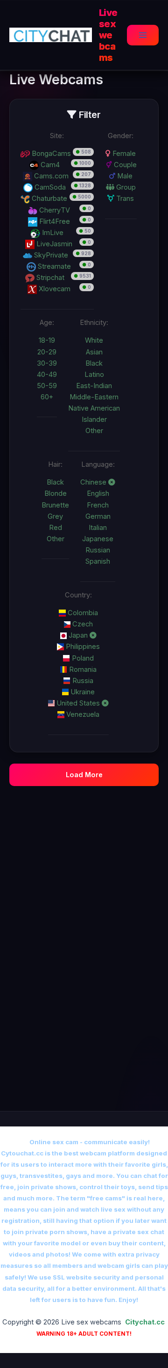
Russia (81, 681)
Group (125, 187)
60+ (47, 397)
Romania (82, 669)
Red (55, 527)
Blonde (55, 493)
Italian (98, 527)
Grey (55, 516)
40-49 (47, 374)
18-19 (47, 340)
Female (123, 153)
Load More (84, 775)
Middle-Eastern (94, 397)
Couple (124, 165)
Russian (97, 550)
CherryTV (53, 210)
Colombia (82, 613)
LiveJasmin (53, 244)
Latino (94, 374)
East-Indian (94, 386)
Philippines (82, 646)
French (98, 505)
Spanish (97, 561)
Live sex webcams (108, 35)
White (94, 340)
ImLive (51, 232)
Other (94, 431)
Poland (82, 658)
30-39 (47, 363)
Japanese (97, 539)
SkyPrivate (50, 255)
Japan (78, 635)
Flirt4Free (53, 221)
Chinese (94, 482)
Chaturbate (48, 198)
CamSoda (49, 187)
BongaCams (50, 153)
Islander (94, 419)
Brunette (55, 505)
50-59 (47, 386)
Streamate (53, 266)
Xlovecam (53, 289)
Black (94, 363)
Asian (94, 352)
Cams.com (50, 176)
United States (78, 703)
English (98, 493)
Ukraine (82, 692)
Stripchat (49, 277)
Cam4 (49, 165)
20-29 (46, 352)
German (98, 516)
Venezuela (81, 714)
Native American (94, 408)
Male (124, 176)
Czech (81, 624)
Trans (124, 198)
